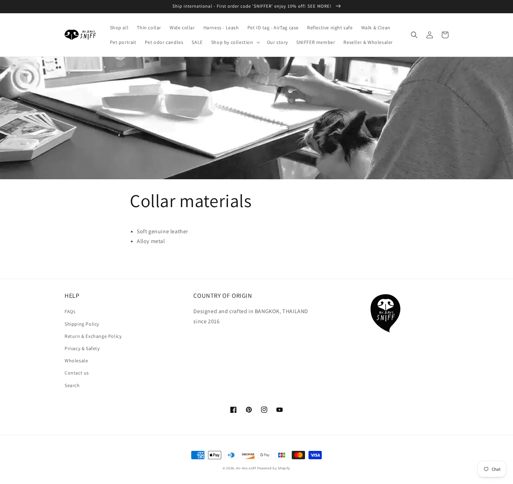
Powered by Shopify (274, 468)
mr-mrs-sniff (246, 468)
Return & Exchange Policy (93, 336)
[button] (235, 42)
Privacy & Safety (82, 348)
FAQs (70, 311)
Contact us (77, 373)
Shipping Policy (82, 324)
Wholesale (76, 360)
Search (72, 385)
